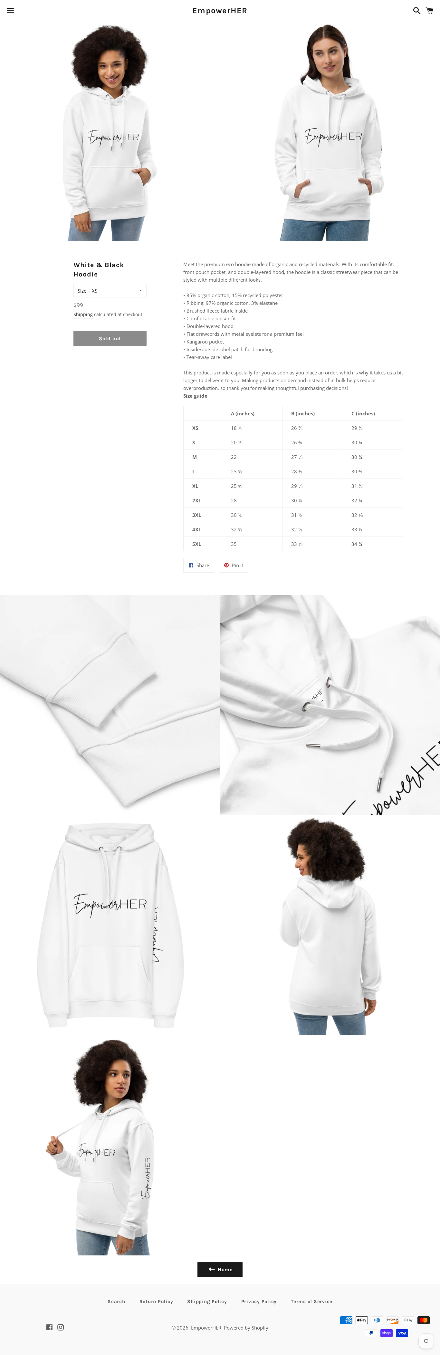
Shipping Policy (207, 1301)
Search (116, 1301)
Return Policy (156, 1301)
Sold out (110, 338)
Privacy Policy (259, 1301)
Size (82, 290)
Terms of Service (311, 1301)
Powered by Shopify (246, 1327)
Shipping (83, 314)
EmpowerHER (220, 10)
